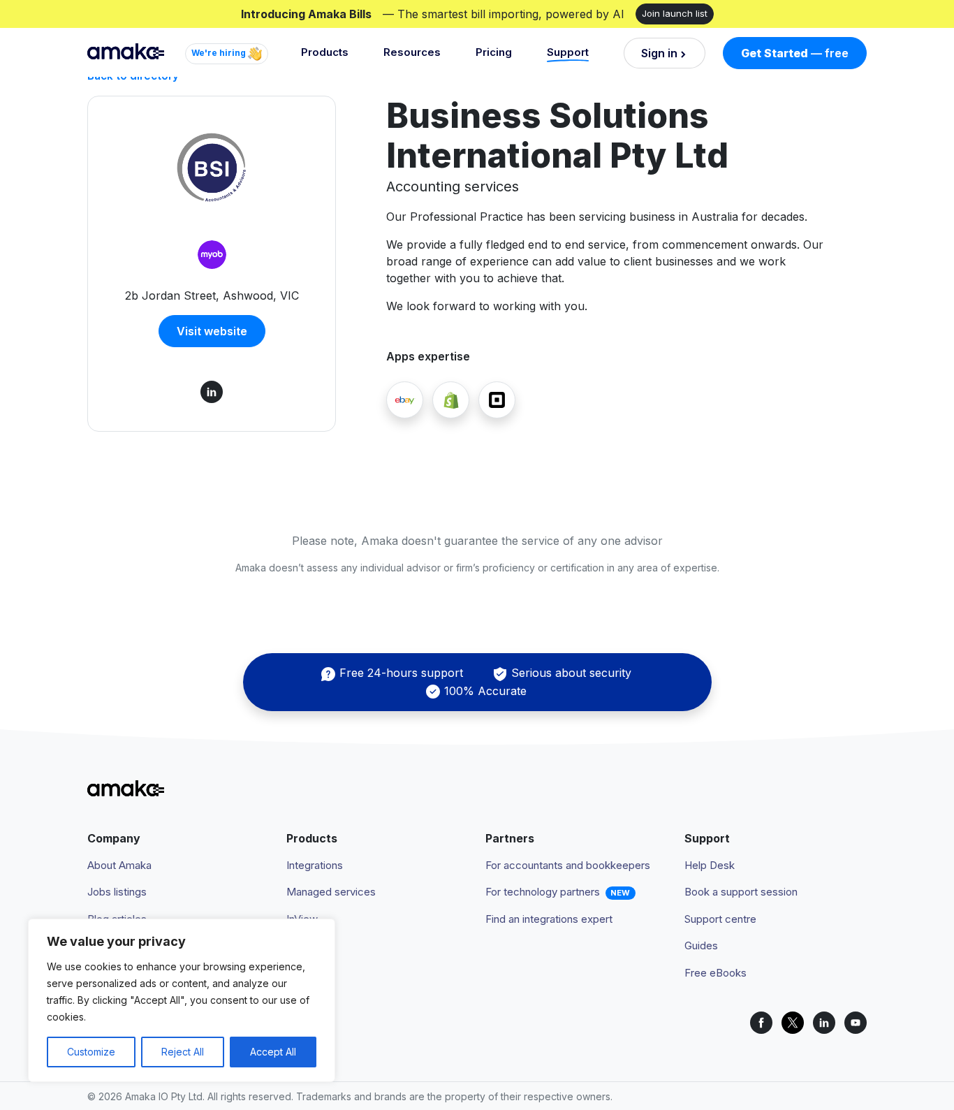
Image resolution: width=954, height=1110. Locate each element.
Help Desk (709, 865)
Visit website (212, 331)
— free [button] (795, 53)
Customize (91, 1052)
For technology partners (542, 891)
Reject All (182, 1052)
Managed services (331, 891)
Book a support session (741, 891)
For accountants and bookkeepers (567, 865)
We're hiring (219, 53)
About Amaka (119, 865)
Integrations (314, 865)
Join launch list (674, 13)
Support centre (720, 919)
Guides (701, 945)
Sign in (659, 53)
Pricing (494, 52)
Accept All (273, 1052)
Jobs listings (117, 891)
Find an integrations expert (548, 919)
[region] (181, 1000)
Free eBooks (715, 972)
